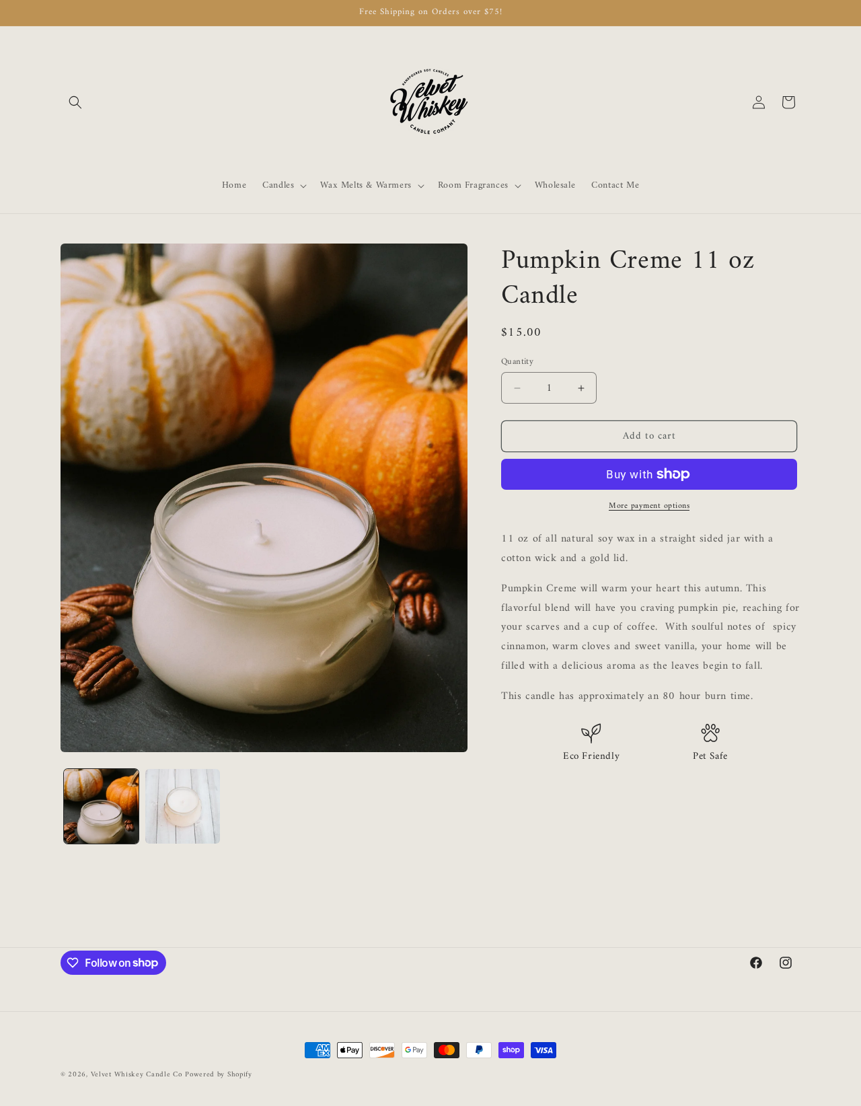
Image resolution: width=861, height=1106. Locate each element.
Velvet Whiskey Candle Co (136, 1074)
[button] (75, 102)
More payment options (649, 507)
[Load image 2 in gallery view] (182, 806)
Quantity (517, 362)
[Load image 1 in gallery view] (101, 806)
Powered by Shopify (218, 1074)
